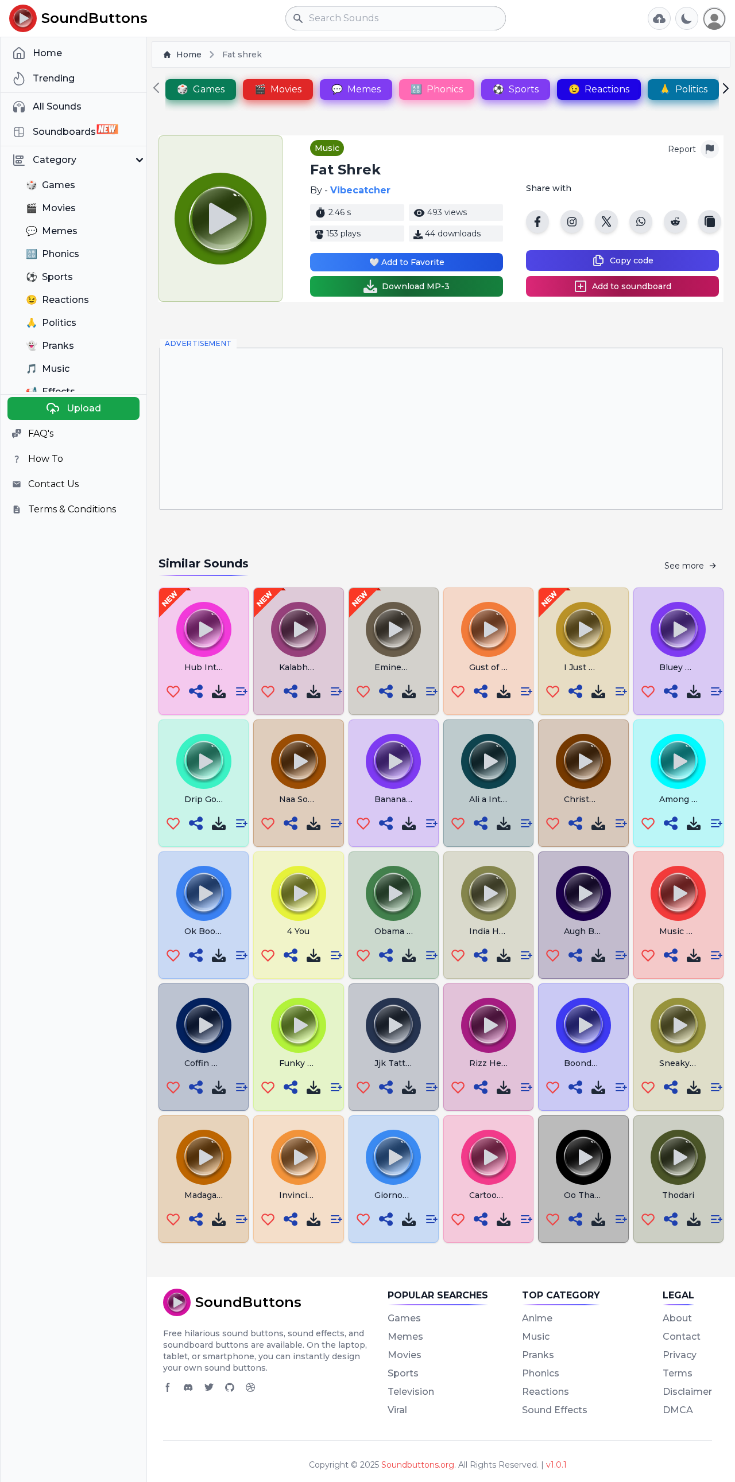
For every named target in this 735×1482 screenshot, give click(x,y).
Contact (682, 1336)
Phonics (540, 1373)
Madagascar (209, 1195)
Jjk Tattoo (395, 1063)
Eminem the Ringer (415, 667)
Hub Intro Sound (219, 667)
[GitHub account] (229, 1387)
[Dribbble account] (250, 1387)
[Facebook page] (167, 1387)
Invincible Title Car (318, 1195)
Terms (678, 1373)
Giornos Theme (406, 1195)
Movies (404, 1354)
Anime (537, 1318)
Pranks (538, 1354)
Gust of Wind (496, 667)
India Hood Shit (501, 931)
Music (327, 148)
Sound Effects (554, 1410)
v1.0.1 (556, 1465)
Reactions (545, 1391)
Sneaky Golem (689, 1063)
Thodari (678, 1195)
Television (411, 1391)
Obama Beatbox (408, 931)
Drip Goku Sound (220, 799)
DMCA (678, 1410)
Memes (405, 1336)
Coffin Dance (211, 1063)
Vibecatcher (360, 190)
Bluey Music (684, 667)
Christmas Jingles (601, 799)
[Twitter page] (209, 1387)
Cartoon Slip (494, 1195)
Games (404, 1318)
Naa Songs (301, 799)
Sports (403, 1373)
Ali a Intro (489, 799)
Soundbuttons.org (417, 1465)
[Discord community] (188, 1387)
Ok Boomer (208, 931)
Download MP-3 (416, 286)
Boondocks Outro (600, 1063)
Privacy (680, 1354)
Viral (397, 1410)
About (677, 1318)
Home (189, 54)
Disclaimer (687, 1391)
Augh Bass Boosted (604, 931)
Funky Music (305, 1063)
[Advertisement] (441, 428)
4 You (298, 931)
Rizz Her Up (494, 1063)
